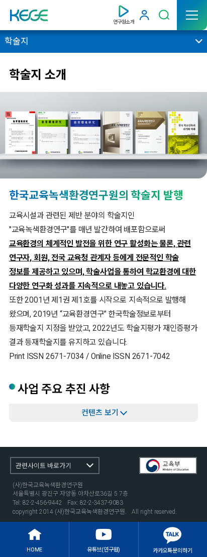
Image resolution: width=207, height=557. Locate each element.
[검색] (164, 15)
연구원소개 (123, 22)
